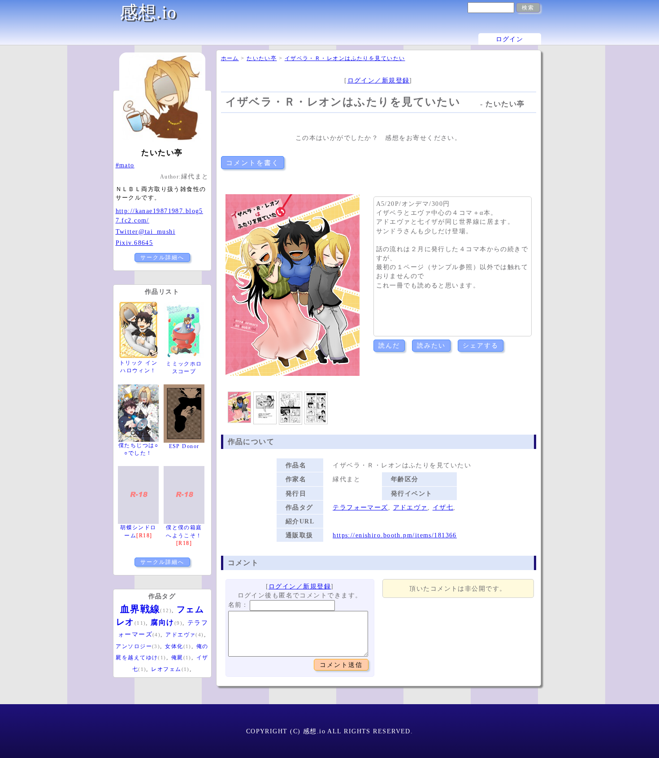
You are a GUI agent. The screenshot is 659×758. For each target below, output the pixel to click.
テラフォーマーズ (360, 507)
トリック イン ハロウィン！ (138, 367)
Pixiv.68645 (134, 242)
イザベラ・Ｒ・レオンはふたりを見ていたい (345, 58)
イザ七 (443, 507)
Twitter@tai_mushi (145, 231)
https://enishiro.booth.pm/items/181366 (395, 535)
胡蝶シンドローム (138, 531)
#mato (125, 165)
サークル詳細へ (162, 257)
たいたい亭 (262, 58)
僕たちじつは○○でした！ (138, 449)
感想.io (148, 12)
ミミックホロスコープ (184, 368)
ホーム (230, 58)
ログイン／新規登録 (378, 80)
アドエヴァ (410, 507)
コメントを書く (252, 162)
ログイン (510, 39)
